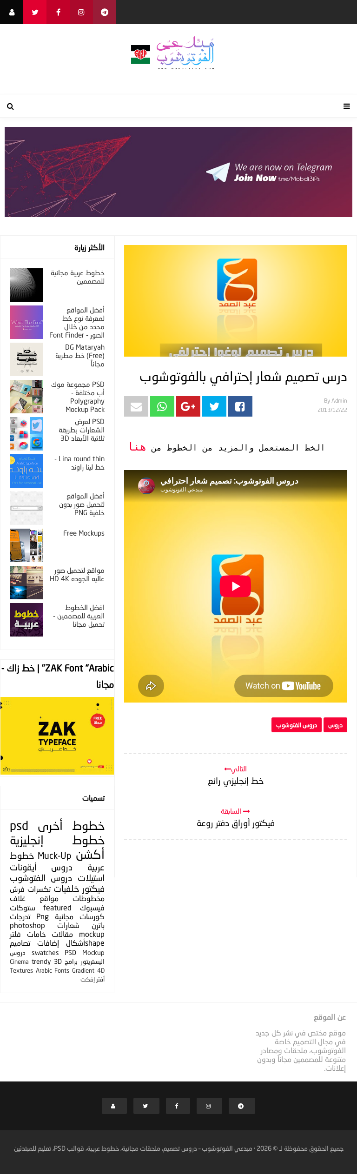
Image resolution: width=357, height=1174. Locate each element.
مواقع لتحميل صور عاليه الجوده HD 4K (77, 574)
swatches (45, 952)
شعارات (68, 925)
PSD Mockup (85, 952)
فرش (17, 888)
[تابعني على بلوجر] (11, 12)
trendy (41, 961)
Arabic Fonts (53, 970)
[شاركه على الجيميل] (136, 406)
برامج (71, 961)
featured (57, 907)
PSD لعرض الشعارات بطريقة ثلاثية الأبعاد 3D (82, 429)
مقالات (62, 933)
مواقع (49, 898)
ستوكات (22, 907)
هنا (136, 447)
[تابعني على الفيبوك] (58, 12)
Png (42, 916)
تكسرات (39, 888)
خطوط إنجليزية (57, 840)
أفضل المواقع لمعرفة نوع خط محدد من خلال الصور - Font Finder (77, 322)
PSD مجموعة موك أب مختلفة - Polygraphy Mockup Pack (78, 396)
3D (58, 961)
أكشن (90, 854)
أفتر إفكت (92, 979)
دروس (335, 725)
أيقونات (23, 867)
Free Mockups (84, 533)
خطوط (88, 825)
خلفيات (66, 888)
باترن (98, 925)
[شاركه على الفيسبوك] (240, 406)
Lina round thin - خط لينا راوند (79, 462)
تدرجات (20, 916)
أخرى (50, 825)
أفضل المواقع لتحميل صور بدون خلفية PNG (82, 504)
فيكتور (93, 888)
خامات (36, 933)
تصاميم (20, 942)
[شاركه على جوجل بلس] (188, 406)
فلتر (15, 933)
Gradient (83, 970)
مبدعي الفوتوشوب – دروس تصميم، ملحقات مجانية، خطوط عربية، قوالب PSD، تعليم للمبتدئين (133, 1148)
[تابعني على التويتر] (34, 12)
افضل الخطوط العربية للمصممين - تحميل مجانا (79, 615)
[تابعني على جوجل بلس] (104, 12)
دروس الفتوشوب (296, 725)
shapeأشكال (85, 942)
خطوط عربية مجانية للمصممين (78, 276)
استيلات (91, 877)
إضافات (48, 942)
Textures (21, 970)
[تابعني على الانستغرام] (81, 12)
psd (19, 825)
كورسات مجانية (80, 916)
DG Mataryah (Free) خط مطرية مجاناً (80, 355)
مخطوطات (89, 898)
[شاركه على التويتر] (214, 406)
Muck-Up (54, 855)
